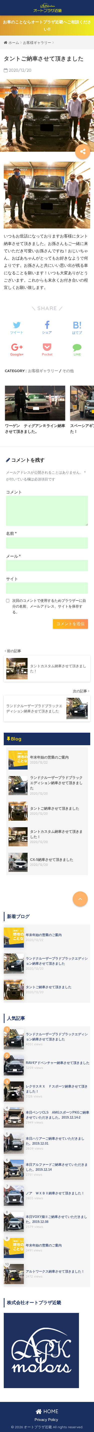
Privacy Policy (46, 1420)
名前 (11, 533)
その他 (68, 370)
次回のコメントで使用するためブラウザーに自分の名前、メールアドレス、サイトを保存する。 (49, 606)
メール (13, 556)
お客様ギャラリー (43, 370)
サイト (12, 579)
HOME (50, 1411)
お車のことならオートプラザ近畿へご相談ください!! (47, 25)
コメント (14, 492)
